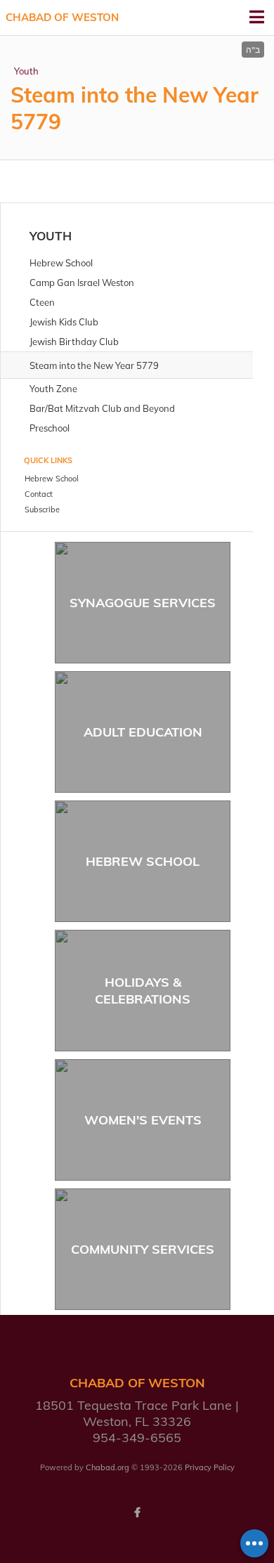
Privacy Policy (210, 1467)
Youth (26, 71)
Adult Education (143, 732)
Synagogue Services (143, 603)
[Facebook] (137, 1512)
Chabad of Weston (62, 17)
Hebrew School (143, 861)
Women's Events (143, 1120)
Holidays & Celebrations (142, 990)
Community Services (142, 1249)
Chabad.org (107, 1467)
